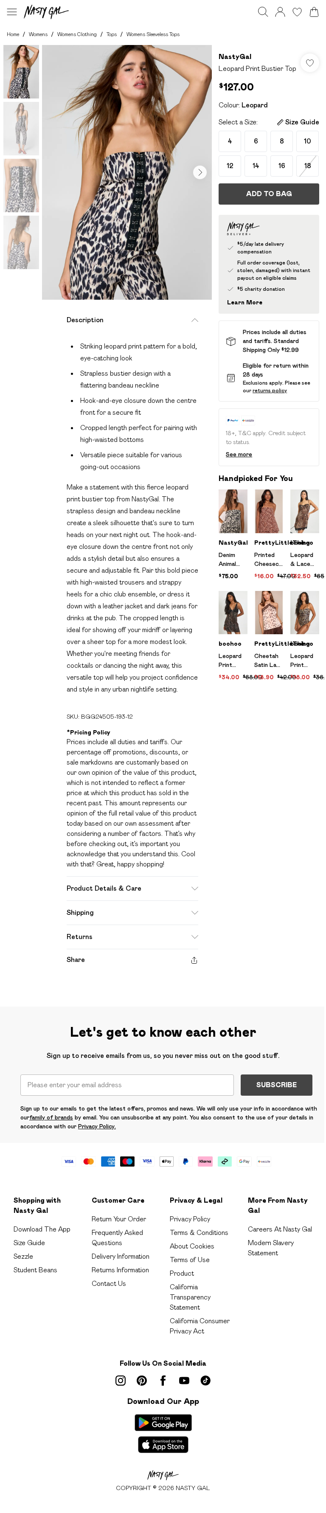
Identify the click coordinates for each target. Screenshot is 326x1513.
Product (182, 1273)
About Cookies (192, 1246)
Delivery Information (120, 1256)
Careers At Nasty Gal (280, 1229)
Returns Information (120, 1270)
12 (230, 165)
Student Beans (35, 1270)
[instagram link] (120, 1380)
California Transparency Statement (190, 1297)
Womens (38, 34)
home (13, 34)
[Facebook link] (163, 1380)
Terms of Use (190, 1259)
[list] (127, 172)
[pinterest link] (142, 1380)
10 (307, 141)
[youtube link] (184, 1380)
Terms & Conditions (199, 1232)
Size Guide (29, 1242)
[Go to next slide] (200, 172)
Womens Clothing (77, 34)
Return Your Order (119, 1219)
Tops (112, 34)
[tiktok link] (205, 1380)
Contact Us (109, 1283)
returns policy (270, 390)
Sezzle (23, 1256)
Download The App (42, 1229)
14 (256, 165)
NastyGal (235, 56)
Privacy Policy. (97, 1126)
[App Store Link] (163, 1433)
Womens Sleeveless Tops (153, 34)
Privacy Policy (190, 1219)
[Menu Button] (12, 12)
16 (281, 165)
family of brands (51, 1117)
